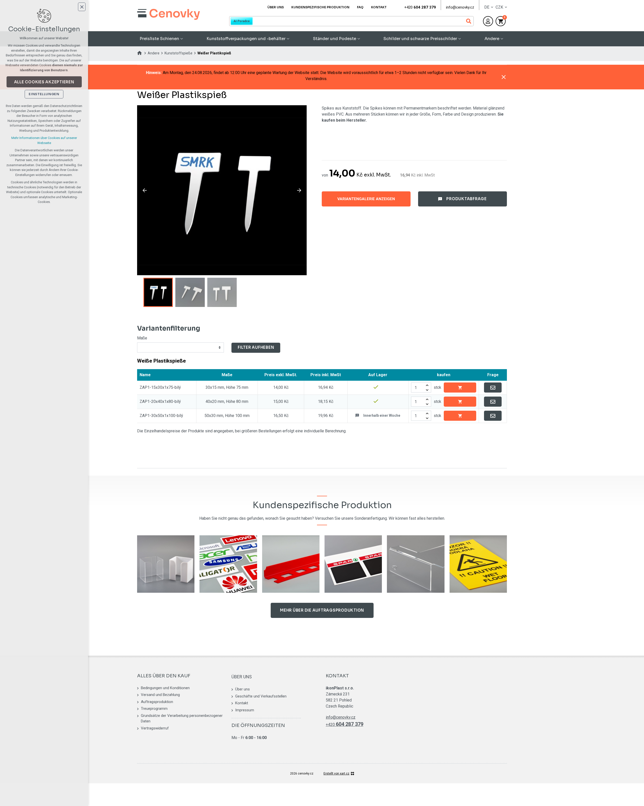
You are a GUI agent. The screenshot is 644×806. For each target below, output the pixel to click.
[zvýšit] (427, 385)
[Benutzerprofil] (488, 21)
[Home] (140, 52)
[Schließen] (503, 77)
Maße (142, 338)
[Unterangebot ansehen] (181, 38)
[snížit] (427, 390)
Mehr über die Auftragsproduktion (322, 610)
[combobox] (181, 347)
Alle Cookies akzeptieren (44, 82)
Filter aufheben (256, 347)
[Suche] (351, 21)
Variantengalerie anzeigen (366, 199)
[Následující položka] (299, 190)
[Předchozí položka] (144, 190)
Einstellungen (44, 94)
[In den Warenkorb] (460, 387)
